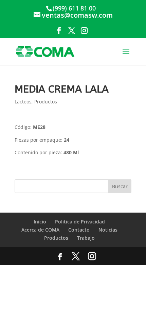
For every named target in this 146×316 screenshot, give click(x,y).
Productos (45, 101)
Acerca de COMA (40, 229)
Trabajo (86, 238)
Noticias (107, 229)
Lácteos (23, 101)
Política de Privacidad (80, 221)
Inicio (40, 221)
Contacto (79, 229)
